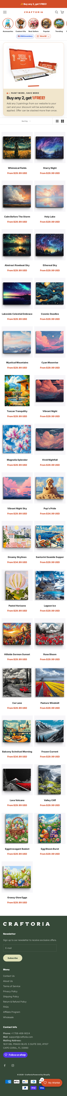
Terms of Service (11, 986)
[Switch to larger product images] (57, 121)
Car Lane (17, 703)
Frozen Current (49, 751)
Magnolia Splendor (17, 459)
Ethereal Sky (50, 265)
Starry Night (50, 168)
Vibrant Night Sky (17, 508)
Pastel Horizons (17, 605)
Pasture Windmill (50, 703)
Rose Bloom (49, 654)
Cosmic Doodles (50, 314)
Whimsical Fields (17, 168)
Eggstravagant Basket (17, 849)
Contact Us (8, 976)
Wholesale (8, 1017)
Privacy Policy (10, 991)
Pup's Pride (50, 508)
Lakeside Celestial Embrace (17, 314)
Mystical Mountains (17, 362)
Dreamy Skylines (17, 557)
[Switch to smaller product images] (62, 121)
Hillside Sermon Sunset (17, 654)
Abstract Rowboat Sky (17, 265)
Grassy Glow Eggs (17, 897)
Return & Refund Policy (14, 1001)
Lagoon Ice (50, 605)
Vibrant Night (50, 411)
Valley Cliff (50, 800)
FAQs (6, 1006)
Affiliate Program (11, 1012)
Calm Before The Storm (17, 216)
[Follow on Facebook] (4, 1065)
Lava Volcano (17, 800)
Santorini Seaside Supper (50, 557)
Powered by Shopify (41, 1075)
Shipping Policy (11, 996)
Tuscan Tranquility (17, 411)
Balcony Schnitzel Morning (17, 751)
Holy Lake (49, 216)
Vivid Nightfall (50, 459)
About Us (8, 981)
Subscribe (13, 958)
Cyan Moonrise (49, 362)
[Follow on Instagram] (12, 1065)
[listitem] (7, 25)
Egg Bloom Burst (50, 849)
